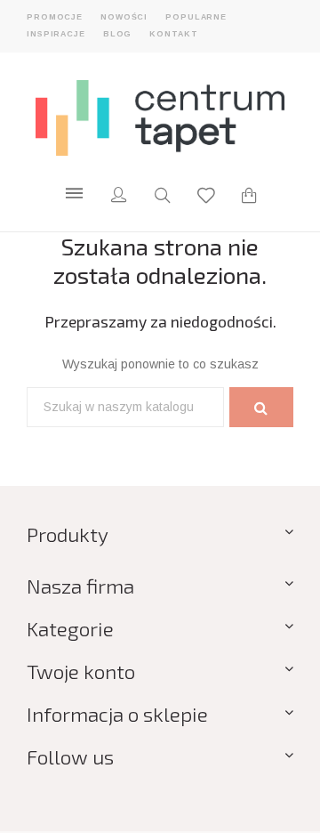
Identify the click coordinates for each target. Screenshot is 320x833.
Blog (117, 33)
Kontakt (173, 33)
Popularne (196, 16)
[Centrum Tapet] (160, 117)
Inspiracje (56, 33)
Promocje (55, 16)
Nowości (124, 16)
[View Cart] (249, 197)
